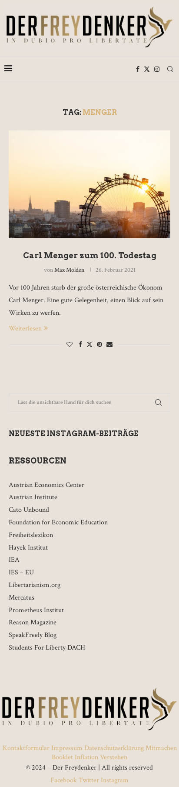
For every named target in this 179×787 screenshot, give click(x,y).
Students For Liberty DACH (47, 647)
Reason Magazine (32, 622)
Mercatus (21, 597)
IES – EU (21, 572)
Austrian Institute (33, 497)
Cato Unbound (29, 509)
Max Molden (69, 270)
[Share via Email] (109, 345)
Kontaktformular (27, 748)
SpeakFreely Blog (32, 635)
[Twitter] (147, 69)
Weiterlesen (25, 328)
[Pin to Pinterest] (99, 345)
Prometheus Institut (36, 610)
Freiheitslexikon (31, 535)
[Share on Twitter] (89, 344)
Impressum (67, 748)
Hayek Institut (28, 547)
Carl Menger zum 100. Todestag (89, 255)
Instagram (114, 780)
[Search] (170, 69)
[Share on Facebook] (80, 345)
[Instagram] (156, 69)
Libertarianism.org (34, 585)
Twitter (89, 780)
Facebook (64, 780)
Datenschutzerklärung (114, 748)
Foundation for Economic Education (58, 522)
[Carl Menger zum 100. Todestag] (89, 184)
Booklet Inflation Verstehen (89, 757)
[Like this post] (69, 345)
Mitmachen (161, 748)
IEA (14, 559)
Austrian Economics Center (46, 485)
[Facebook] (137, 69)
